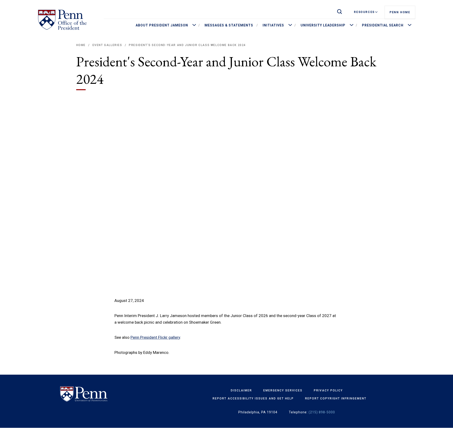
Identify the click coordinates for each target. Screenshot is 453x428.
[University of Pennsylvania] (97, 394)
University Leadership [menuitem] (323, 25)
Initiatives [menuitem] (273, 25)
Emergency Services (282, 390)
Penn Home (400, 12)
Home (81, 45)
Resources (364, 12)
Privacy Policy (328, 390)
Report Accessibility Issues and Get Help (253, 398)
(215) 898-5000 (322, 412)
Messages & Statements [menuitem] (229, 25)
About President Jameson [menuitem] (162, 25)
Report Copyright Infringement (335, 398)
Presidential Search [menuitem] (382, 25)
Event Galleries (107, 45)
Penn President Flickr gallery (155, 337)
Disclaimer (241, 390)
